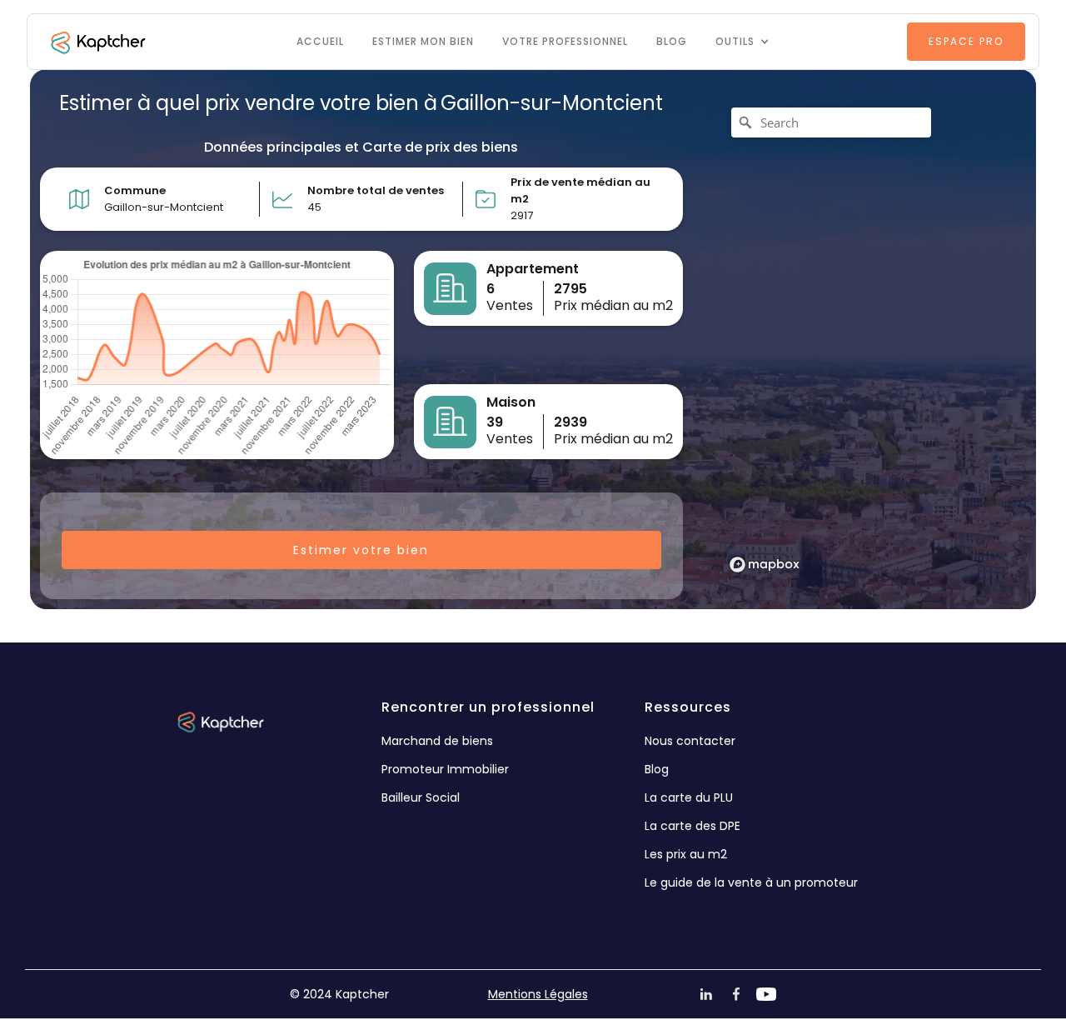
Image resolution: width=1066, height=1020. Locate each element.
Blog (671, 41)
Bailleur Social (420, 797)
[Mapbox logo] (764, 564)
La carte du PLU (689, 797)
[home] (96, 41)
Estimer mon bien (423, 41)
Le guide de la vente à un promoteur (751, 882)
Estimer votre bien (361, 550)
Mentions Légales (538, 994)
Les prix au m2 (686, 854)
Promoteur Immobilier (445, 769)
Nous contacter (690, 741)
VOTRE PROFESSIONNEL (565, 41)
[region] (864, 339)
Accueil (320, 41)
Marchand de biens (437, 741)
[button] (742, 42)
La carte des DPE (692, 825)
